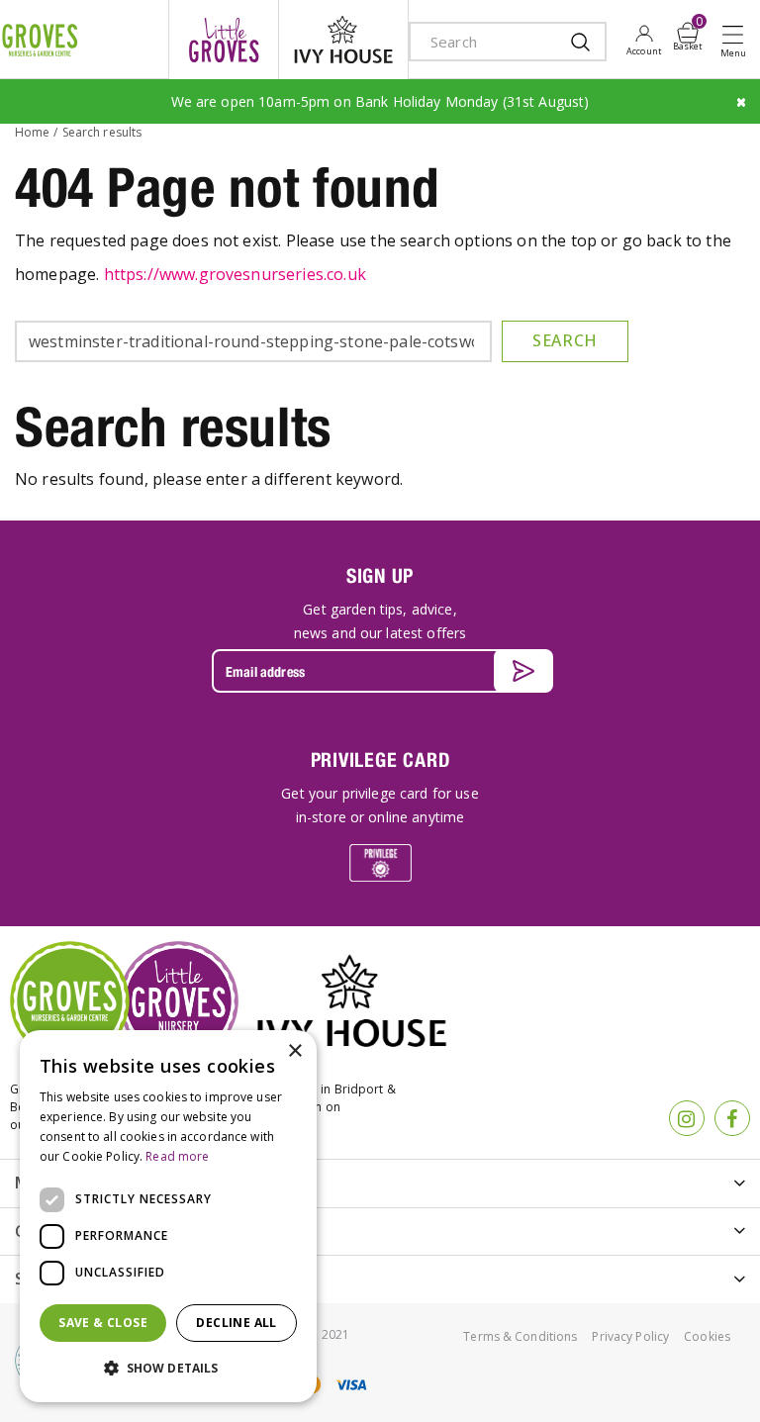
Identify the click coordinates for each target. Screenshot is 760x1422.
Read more (177, 1156)
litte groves (223, 39)
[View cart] (688, 32)
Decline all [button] (236, 1322)
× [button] (294, 1051)
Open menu (737, 40)
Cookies (707, 1336)
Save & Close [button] (102, 1322)
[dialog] (168, 1216)
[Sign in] (643, 39)
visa (350, 1385)
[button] (168, 1368)
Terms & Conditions (520, 1336)
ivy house (343, 39)
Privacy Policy (630, 1336)
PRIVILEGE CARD (380, 759)
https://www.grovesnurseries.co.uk (235, 274)
